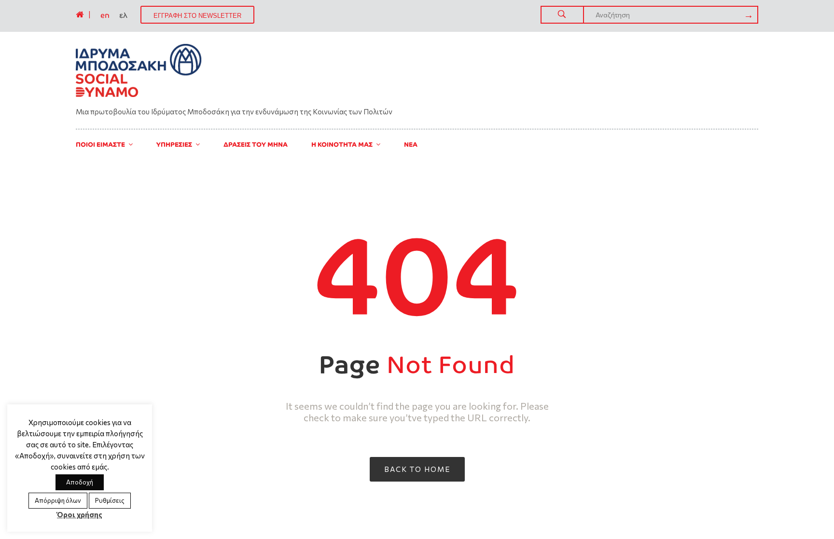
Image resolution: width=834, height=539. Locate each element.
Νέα (410, 144)
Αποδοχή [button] (79, 482)
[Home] (79, 14)
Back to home (417, 469)
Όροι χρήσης (79, 514)
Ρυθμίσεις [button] (110, 500)
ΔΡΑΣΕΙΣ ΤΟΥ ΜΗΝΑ (255, 144)
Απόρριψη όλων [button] (58, 500)
